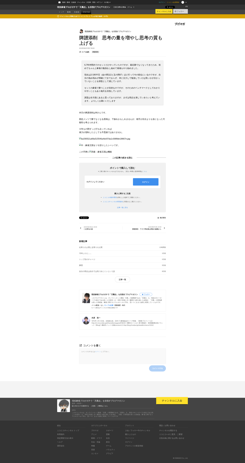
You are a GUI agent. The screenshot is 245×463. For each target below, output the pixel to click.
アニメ (94, 434)
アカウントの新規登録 (134, 446)
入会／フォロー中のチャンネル (137, 430)
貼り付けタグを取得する (80, 406)
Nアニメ (100, 2)
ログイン (162, 2)
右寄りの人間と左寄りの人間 (90, 247)
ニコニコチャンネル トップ (68, 430)
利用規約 (60, 434)
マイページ (129, 438)
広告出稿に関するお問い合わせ (171, 438)
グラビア (109, 453)
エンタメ (94, 453)
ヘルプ (60, 442)
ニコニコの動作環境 (110, 197)
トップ (61, 12)
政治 (108, 442)
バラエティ (110, 449)
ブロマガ (86, 12)
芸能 (108, 434)
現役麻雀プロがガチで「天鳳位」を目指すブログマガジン (83, 7)
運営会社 (60, 446)
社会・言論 (95, 442)
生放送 (73, 2)
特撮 (93, 446)
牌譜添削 (95, 52)
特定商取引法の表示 (65, 438)
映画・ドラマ (96, 438)
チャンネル (81, 2)
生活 (108, 438)
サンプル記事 (108, 305)
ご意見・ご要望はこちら (99, 406)
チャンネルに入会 (164, 11)
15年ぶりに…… (85, 253)
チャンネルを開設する (168, 430)
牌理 (81, 265)
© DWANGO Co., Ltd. (180, 458)
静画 (68, 2)
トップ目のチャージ (87, 259)
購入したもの (130, 434)
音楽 (93, 449)
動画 (63, 2)
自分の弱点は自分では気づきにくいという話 (97, 271)
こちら (144, 171)
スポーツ (109, 430)
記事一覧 (122, 279)
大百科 (88, 2)
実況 (93, 2)
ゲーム (129, 7)
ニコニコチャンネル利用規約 (113, 202)
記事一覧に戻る (122, 207)
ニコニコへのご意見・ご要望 (170, 434)
